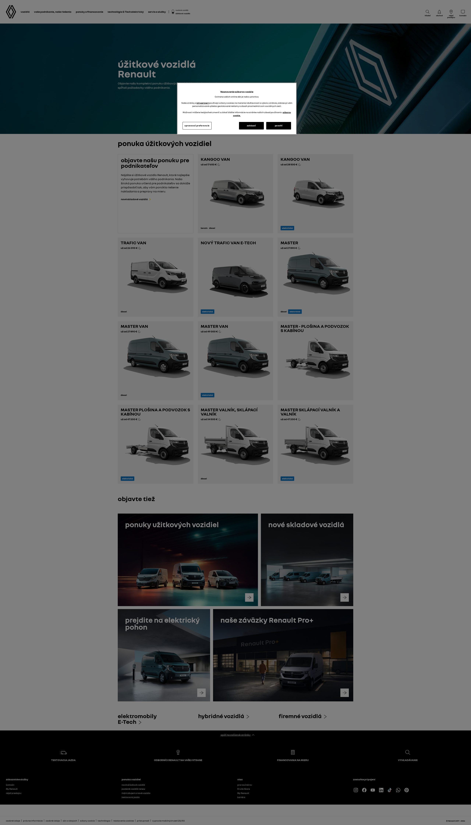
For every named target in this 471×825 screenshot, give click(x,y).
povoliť (279, 125)
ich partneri (203, 103)
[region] (237, 109)
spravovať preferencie (197, 125)
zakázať (251, 125)
